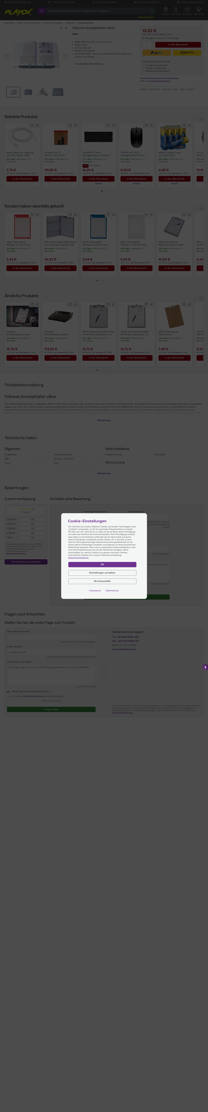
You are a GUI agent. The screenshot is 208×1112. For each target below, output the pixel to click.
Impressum (95, 590)
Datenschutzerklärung (78, 557)
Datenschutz (112, 590)
